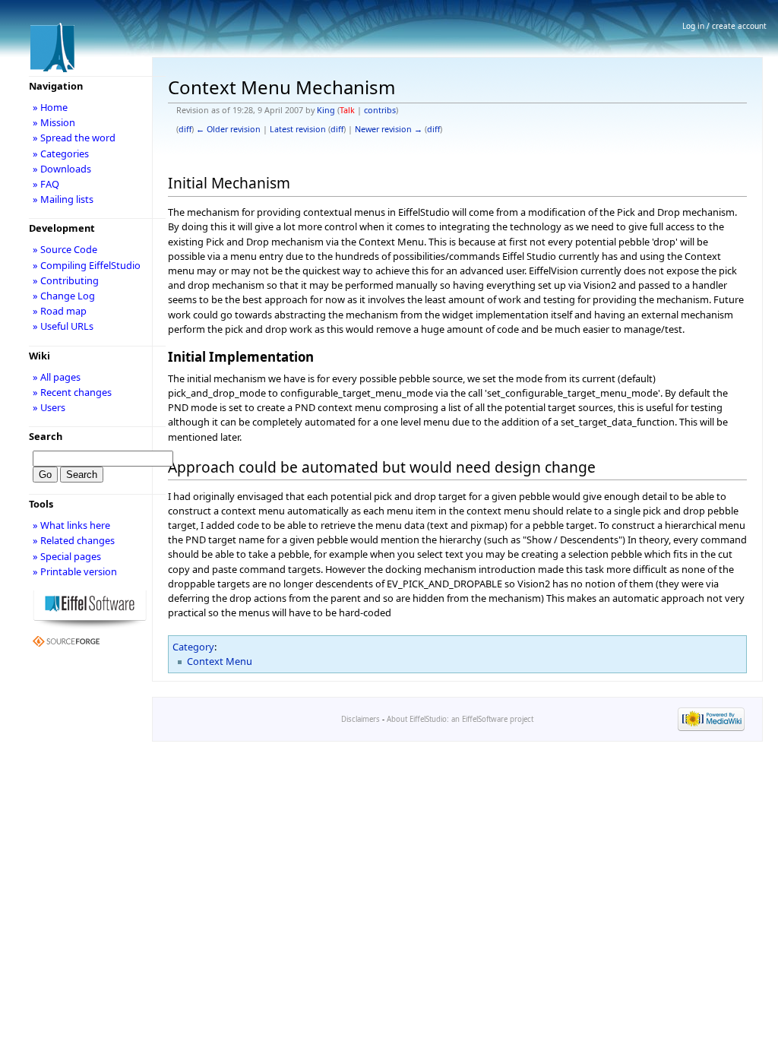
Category (193, 646)
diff (185, 129)
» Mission (54, 122)
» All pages (57, 377)
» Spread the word (74, 137)
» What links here (71, 525)
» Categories (61, 153)
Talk (347, 110)
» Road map (60, 311)
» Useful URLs (63, 326)
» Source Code (65, 249)
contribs (380, 110)
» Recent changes (72, 392)
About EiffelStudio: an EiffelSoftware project (460, 719)
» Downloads (62, 169)
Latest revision (298, 129)
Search (45, 436)
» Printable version (75, 571)
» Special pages (67, 556)
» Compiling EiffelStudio (87, 265)
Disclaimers (360, 719)
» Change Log (64, 295)
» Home (50, 107)
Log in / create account (724, 26)
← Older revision (228, 129)
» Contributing (66, 280)
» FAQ (46, 184)
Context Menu (219, 661)
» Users (49, 407)
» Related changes (74, 540)
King (326, 110)
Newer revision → (388, 129)
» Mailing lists (63, 199)
